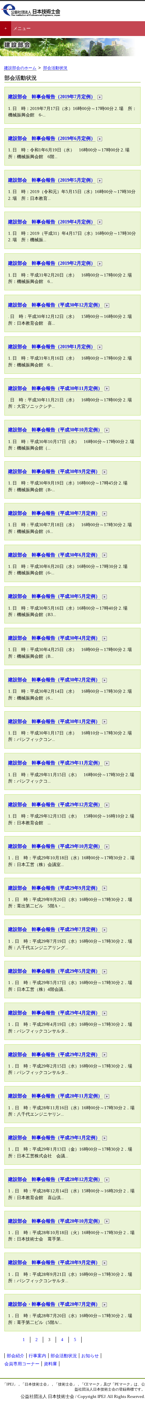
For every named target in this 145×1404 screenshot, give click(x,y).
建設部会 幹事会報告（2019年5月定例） (51, 180)
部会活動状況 (55, 68)
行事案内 (37, 1355)
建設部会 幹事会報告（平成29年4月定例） (54, 1012)
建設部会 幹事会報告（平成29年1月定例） (54, 1137)
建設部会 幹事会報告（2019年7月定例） (51, 96)
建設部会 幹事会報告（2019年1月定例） (51, 346)
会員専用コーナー (21, 1363)
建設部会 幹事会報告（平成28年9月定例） (54, 1262)
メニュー (22, 28)
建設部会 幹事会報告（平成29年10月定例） (55, 846)
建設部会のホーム (20, 68)
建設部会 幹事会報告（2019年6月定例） (51, 138)
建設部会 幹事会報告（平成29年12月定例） (55, 804)
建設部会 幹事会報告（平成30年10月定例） (55, 429)
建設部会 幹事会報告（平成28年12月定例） (55, 1179)
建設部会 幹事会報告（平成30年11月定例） (55, 388)
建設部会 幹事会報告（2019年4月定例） (51, 221)
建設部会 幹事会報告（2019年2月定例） (51, 263)
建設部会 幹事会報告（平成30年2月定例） (54, 679)
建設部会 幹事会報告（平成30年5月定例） (54, 596)
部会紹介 (15, 1355)
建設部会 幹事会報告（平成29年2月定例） (54, 1054)
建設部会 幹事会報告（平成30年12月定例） (55, 305)
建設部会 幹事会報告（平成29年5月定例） (54, 971)
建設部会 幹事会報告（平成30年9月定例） (54, 471)
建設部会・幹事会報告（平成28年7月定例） (54, 1304)
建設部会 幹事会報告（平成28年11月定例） (55, 1096)
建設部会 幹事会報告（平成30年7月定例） (54, 513)
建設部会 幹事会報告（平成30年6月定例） (54, 554)
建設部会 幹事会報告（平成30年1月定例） (54, 721)
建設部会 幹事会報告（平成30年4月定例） (54, 638)
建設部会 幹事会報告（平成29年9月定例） (54, 888)
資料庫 (50, 1363)
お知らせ (90, 1355)
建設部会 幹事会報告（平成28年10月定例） (55, 1221)
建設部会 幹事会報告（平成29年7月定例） (54, 929)
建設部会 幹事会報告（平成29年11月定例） (55, 762)
